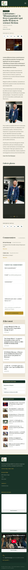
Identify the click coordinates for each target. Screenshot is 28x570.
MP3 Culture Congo (5, 475)
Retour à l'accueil (6, 29)
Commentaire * (9, 282)
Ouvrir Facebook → (14, 510)
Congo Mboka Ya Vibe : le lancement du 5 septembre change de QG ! (12, 328)
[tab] (13, 216)
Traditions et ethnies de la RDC (11, 392)
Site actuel (3, 479)
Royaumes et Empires (8, 385)
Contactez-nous (4, 486)
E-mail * (13, 275)
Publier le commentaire (12, 313)
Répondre (5, 249)
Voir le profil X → (6, 560)
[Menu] (25, 3)
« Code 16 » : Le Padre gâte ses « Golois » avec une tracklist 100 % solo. (14, 367)
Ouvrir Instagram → (14, 530)
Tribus (5, 389)
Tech (2, 477)
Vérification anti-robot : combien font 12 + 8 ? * (13, 300)
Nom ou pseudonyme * (10, 268)
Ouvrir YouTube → (14, 550)
